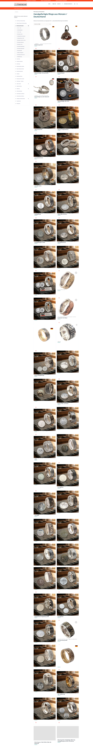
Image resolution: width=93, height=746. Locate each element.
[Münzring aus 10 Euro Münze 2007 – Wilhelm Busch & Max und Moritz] (68, 392)
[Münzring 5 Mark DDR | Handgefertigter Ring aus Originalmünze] (45, 146)
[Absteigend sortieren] (50, 24)
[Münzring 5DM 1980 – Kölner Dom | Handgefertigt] (45, 202)
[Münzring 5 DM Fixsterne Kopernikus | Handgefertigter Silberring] (45, 257)
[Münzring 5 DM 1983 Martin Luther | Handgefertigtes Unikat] (45, 230)
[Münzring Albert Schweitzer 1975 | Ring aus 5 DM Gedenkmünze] (68, 230)
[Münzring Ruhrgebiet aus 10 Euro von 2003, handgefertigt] (45, 680)
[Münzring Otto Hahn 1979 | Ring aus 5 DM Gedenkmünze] (68, 172)
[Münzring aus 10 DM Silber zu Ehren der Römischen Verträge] (68, 418)
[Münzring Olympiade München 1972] (45, 554)
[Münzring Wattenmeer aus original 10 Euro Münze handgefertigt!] (45, 363)
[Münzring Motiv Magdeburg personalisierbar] (45, 420)
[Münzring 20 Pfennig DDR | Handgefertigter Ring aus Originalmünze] (68, 117)
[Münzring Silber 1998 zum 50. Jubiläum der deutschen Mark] (45, 390)
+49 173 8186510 (33, 0)
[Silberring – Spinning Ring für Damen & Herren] (68, 332)
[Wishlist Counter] (62, 4)
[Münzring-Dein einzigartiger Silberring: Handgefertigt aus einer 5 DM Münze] (68, 732)
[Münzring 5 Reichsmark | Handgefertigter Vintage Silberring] (45, 708)
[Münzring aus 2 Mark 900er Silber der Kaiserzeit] (45, 733)
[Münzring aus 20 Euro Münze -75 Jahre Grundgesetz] (68, 605)
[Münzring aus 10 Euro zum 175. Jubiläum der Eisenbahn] (68, 530)
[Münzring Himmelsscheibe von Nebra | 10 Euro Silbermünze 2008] (68, 708)
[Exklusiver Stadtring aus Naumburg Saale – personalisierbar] (68, 280)
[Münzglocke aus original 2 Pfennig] (68, 35)
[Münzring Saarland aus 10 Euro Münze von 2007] (68, 502)
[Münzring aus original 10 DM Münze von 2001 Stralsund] (68, 578)
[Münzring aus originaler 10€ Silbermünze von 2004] (45, 447)
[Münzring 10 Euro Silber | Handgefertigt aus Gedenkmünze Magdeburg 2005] (45, 605)
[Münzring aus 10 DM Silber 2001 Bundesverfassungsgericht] (45, 473)
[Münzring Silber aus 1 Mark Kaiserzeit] (45, 283)
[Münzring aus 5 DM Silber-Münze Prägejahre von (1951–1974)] (45, 174)
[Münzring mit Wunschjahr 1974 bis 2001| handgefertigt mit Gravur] (68, 257)
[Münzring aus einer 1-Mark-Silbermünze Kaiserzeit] (45, 309)
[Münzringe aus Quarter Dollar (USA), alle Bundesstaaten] (68, 61)
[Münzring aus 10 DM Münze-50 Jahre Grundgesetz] (68, 475)
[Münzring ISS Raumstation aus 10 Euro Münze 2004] (45, 631)
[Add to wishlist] (35, 77)
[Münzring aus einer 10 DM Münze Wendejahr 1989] (68, 445)
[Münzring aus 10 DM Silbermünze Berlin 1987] (68, 554)
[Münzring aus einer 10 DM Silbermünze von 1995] (45, 578)
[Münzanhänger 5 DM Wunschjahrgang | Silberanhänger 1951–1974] (68, 89)
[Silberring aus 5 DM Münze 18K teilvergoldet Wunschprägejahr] (45, 335)
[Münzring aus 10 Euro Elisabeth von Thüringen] (45, 503)
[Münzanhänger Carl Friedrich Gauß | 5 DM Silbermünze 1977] (45, 117)
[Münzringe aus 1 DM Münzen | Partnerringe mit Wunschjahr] (68, 144)
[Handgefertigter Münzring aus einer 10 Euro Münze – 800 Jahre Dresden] (68, 361)
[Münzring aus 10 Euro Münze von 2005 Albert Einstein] (45, 656)
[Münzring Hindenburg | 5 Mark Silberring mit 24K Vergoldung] (68, 682)
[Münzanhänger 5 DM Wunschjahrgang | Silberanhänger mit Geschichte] (45, 61)
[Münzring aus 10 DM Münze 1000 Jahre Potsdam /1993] (45, 530)
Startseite (15, 8)
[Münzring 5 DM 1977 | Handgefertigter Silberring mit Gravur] (68, 202)
